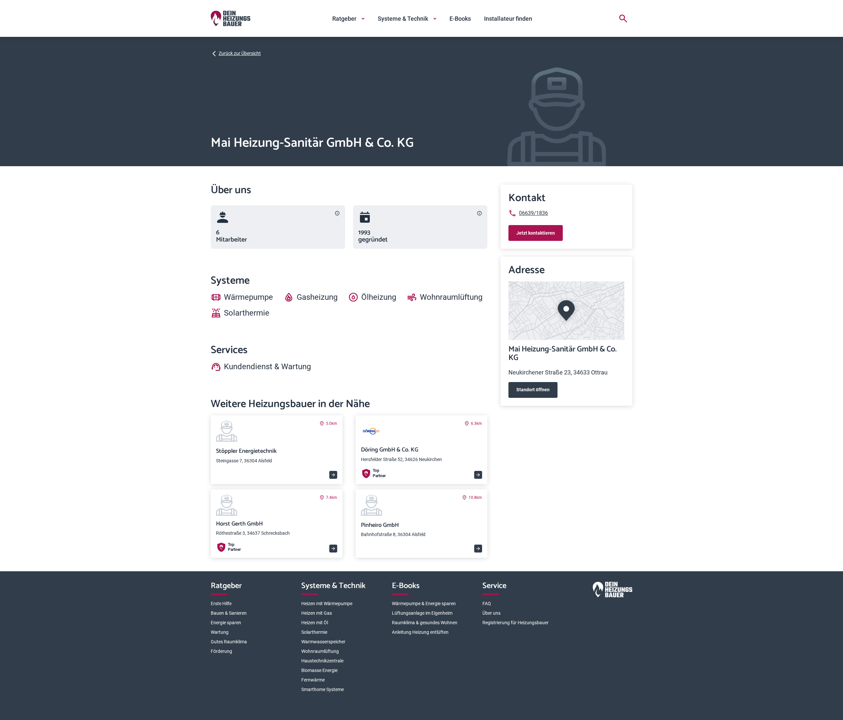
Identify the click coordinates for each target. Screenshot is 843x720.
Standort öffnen (533, 389)
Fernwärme (313, 679)
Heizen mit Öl (314, 622)
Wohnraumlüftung (320, 651)
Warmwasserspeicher (323, 641)
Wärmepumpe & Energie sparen (424, 603)
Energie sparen (226, 622)
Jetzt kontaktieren (535, 233)
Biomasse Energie (319, 670)
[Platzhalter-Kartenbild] (566, 310)
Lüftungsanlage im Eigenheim (422, 613)
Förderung (221, 651)
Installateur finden (508, 18)
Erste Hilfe (221, 603)
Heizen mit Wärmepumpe (326, 603)
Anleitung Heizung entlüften (420, 632)
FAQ (486, 603)
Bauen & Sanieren (229, 613)
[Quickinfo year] (479, 213)
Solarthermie (314, 632)
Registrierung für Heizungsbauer (515, 622)
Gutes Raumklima (229, 641)
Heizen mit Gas (316, 613)
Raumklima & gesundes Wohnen (424, 622)
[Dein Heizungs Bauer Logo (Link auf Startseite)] (230, 18)
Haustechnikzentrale (322, 660)
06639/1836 (533, 213)
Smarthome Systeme (322, 689)
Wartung (220, 632)
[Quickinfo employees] (337, 213)
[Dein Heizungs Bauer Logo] (612, 591)
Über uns (491, 613)
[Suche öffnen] (623, 18)
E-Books (460, 18)
